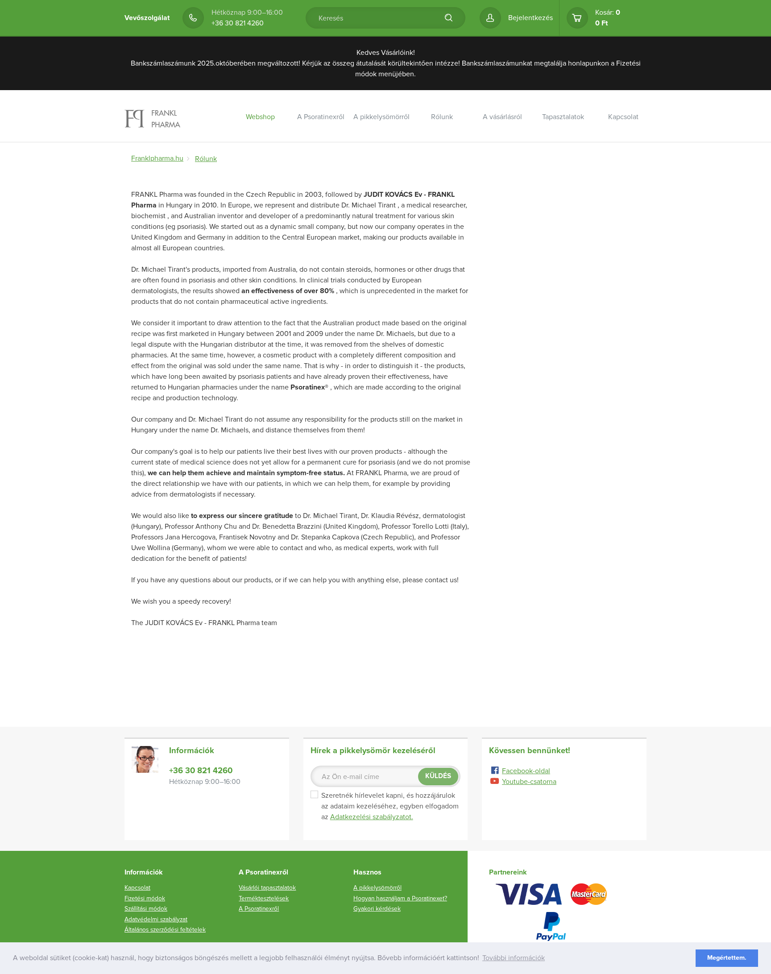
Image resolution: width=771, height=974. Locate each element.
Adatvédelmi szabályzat (155, 919)
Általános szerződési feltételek (165, 929)
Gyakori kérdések (377, 908)
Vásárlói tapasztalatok (575, 140)
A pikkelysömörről (381, 116)
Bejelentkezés (530, 17)
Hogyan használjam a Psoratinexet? (400, 898)
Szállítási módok (515, 140)
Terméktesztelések (264, 898)
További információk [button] (513, 957)
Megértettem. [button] (726, 958)
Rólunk (442, 116)
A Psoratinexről (320, 116)
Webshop (260, 116)
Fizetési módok (144, 898)
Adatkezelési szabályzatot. (371, 816)
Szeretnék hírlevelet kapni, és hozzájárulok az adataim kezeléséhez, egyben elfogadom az (390, 806)
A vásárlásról (502, 116)
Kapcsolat (623, 116)
